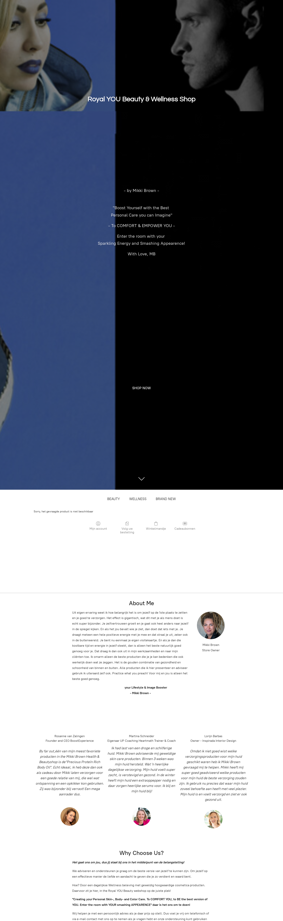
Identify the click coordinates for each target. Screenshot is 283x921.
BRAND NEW (166, 499)
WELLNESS (138, 499)
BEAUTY (113, 499)
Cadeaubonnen (184, 528)
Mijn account (98, 528)
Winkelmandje (156, 528)
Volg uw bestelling (127, 530)
